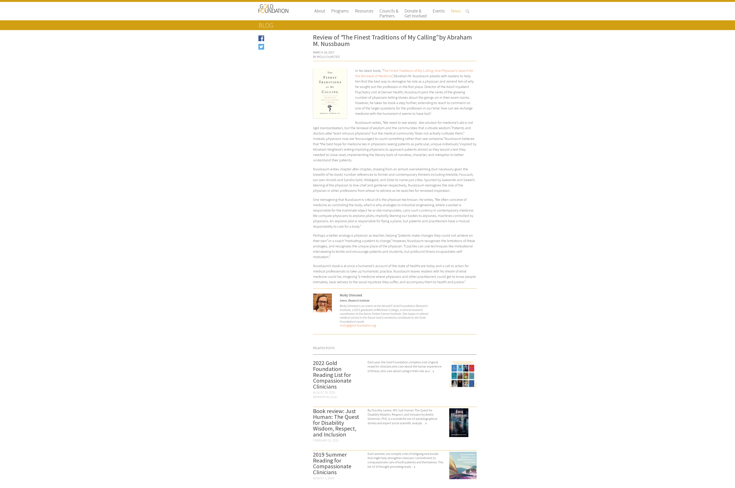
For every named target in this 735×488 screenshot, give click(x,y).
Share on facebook (277, 40)
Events (439, 11)
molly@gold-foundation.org (358, 325)
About (319, 11)
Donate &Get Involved (416, 13)
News (456, 11)
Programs (340, 11)
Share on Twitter (276, 48)
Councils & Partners (389, 13)
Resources (364, 11)
